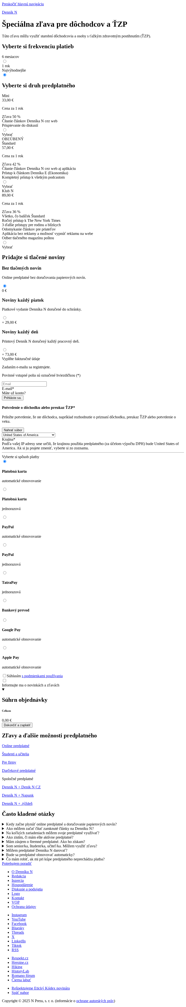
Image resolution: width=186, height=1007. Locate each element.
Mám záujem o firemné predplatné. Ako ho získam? (45, 842)
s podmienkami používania (42, 676)
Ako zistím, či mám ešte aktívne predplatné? (39, 837)
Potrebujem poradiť (17, 863)
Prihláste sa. (13, 398)
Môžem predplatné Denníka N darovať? (36, 850)
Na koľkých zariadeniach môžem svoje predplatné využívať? (52, 833)
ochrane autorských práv (95, 1001)
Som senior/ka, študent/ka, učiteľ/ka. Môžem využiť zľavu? (51, 846)
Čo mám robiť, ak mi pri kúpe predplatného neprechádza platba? (55, 859)
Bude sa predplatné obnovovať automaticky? (40, 855)
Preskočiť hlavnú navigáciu (23, 4)
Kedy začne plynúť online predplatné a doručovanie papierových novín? (61, 824)
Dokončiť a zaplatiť (17, 725)
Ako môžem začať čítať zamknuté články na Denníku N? (50, 828)
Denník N (9, 12)
